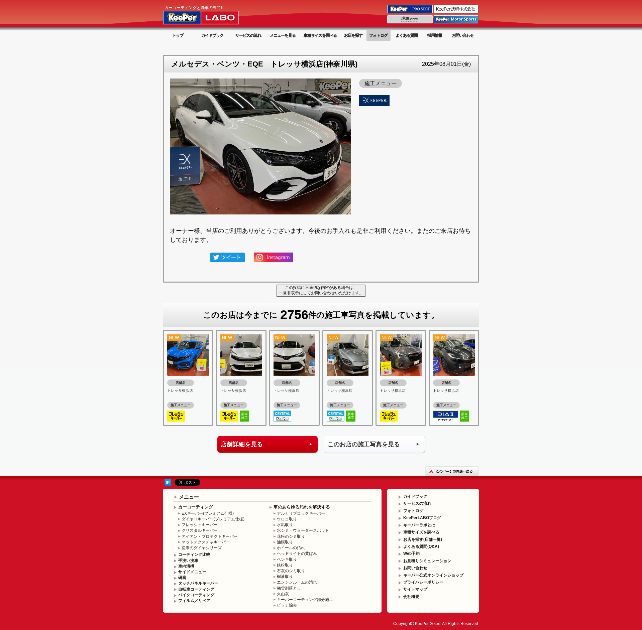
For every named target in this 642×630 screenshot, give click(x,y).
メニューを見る (283, 35)
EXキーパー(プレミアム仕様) (208, 513)
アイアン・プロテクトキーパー (210, 536)
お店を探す (353, 35)
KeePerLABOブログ (422, 517)
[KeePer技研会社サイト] (456, 12)
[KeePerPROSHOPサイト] (410, 12)
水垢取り (285, 524)
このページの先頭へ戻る (452, 471)
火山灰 (283, 594)
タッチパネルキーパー (198, 583)
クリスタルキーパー (200, 530)
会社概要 (411, 596)
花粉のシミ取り (291, 536)
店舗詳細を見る (242, 444)
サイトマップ (415, 589)
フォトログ (378, 35)
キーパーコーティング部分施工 (305, 599)
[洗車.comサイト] (410, 23)
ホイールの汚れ (291, 547)
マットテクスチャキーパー (206, 542)
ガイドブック (212, 35)
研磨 (182, 577)
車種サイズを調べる (320, 35)
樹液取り (285, 576)
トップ (177, 35)
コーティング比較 (194, 554)
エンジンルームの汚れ (297, 582)
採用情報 (434, 35)
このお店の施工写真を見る (364, 444)
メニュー (189, 497)
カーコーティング (195, 506)
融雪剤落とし (289, 588)
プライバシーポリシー (423, 582)
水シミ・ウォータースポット (303, 530)
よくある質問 (407, 35)
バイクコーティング (196, 595)
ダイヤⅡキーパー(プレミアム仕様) (213, 519)
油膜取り (285, 542)
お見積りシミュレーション (427, 561)
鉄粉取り (285, 565)
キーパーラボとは (419, 525)
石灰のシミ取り (291, 571)
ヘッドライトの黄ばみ (297, 553)
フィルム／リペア (194, 600)
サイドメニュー (192, 572)
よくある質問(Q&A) (421, 546)
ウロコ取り (287, 519)
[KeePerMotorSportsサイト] (456, 23)
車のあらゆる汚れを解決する (302, 506)
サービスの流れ (248, 35)
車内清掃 (186, 566)
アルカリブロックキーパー (301, 513)
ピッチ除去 (287, 605)
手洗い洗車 (188, 560)
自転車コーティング (196, 589)
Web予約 (411, 553)
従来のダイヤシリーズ (202, 547)
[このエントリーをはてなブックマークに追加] (168, 482)
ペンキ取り (287, 559)
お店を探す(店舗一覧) (422, 539)
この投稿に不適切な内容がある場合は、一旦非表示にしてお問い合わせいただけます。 (321, 290)
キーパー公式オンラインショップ (433, 575)
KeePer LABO (210, 14)
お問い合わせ (463, 35)
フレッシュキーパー (200, 524)
